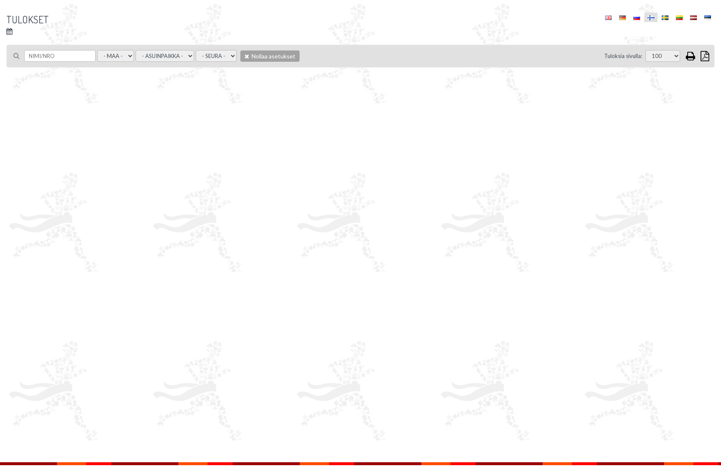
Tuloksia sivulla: (623, 56)
